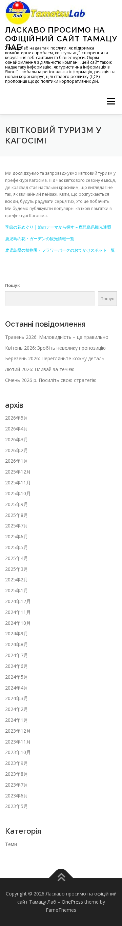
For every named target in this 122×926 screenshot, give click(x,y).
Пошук (12, 285)
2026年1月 (16, 461)
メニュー (111, 101)
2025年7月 (16, 525)
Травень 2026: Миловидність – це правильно (56, 337)
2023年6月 (16, 795)
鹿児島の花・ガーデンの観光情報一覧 (39, 239)
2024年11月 (18, 612)
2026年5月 (16, 417)
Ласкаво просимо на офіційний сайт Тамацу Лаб (61, 38)
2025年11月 (18, 482)
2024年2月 (16, 709)
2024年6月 (16, 666)
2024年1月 (16, 720)
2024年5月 (16, 677)
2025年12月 (18, 471)
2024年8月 (16, 644)
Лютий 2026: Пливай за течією (40, 369)
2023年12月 (18, 731)
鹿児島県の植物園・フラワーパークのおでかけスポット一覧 (60, 250)
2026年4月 (16, 428)
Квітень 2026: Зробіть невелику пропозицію (55, 348)
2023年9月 (16, 763)
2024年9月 (16, 633)
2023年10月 (18, 752)
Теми (11, 844)
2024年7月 (16, 655)
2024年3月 (16, 698)
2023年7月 (16, 785)
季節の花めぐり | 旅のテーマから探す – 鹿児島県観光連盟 (58, 227)
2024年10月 (18, 623)
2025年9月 (16, 504)
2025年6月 (16, 536)
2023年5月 (16, 806)
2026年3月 (16, 439)
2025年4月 (16, 558)
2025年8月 (16, 515)
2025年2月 (16, 579)
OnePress (72, 902)
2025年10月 (18, 493)
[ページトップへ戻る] (61, 878)
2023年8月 (16, 774)
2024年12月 (18, 601)
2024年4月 (16, 687)
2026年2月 (16, 450)
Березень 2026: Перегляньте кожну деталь (54, 358)
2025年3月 (16, 569)
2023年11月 (18, 741)
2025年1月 (16, 590)
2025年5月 (16, 547)
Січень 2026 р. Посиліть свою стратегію (51, 380)
